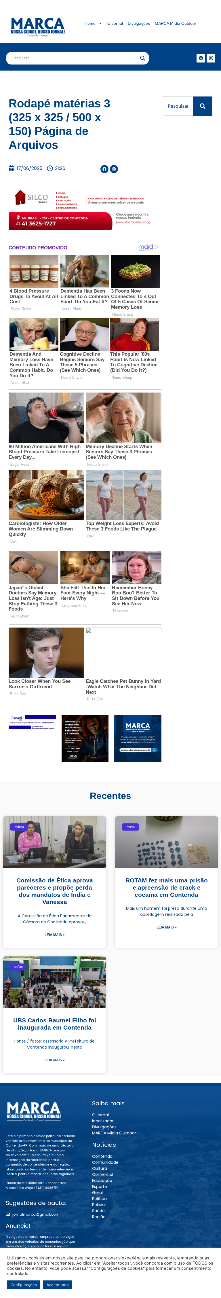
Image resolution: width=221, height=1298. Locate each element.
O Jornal (115, 23)
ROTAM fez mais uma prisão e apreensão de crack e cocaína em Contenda (166, 887)
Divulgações (139, 23)
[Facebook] (201, 58)
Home (90, 23)
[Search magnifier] (143, 58)
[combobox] (178, 106)
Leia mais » (55, 935)
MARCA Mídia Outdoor (175, 23)
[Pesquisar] (202, 106)
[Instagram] (211, 58)
